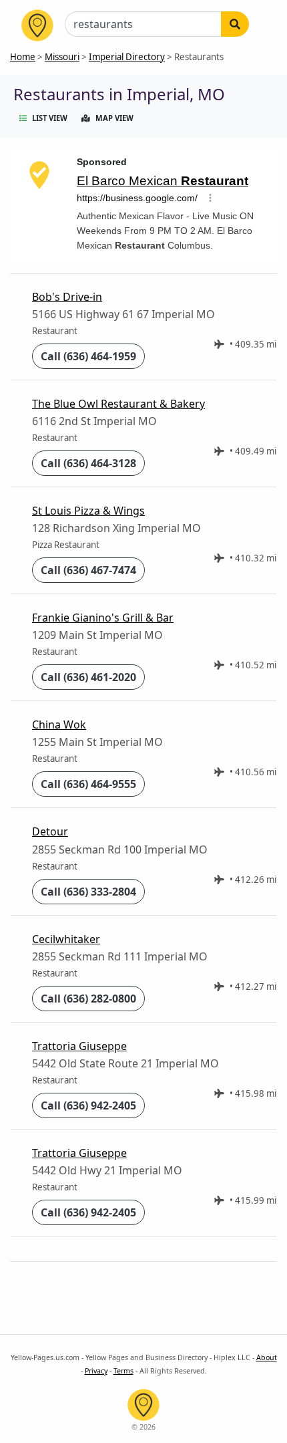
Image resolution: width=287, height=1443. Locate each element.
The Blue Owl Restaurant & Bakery (118, 403)
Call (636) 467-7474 (88, 570)
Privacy (96, 1370)
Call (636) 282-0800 (88, 998)
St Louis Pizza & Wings (88, 510)
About (266, 1357)
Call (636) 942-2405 (88, 1105)
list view (49, 118)
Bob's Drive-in (67, 296)
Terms (123, 1370)
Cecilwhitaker (66, 939)
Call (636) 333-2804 (88, 891)
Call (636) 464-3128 (88, 463)
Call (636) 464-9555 (88, 784)
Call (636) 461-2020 (88, 677)
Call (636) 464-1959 (88, 356)
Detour (50, 831)
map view (114, 118)
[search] (235, 24)
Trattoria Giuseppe (79, 1046)
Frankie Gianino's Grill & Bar (103, 617)
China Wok (59, 724)
